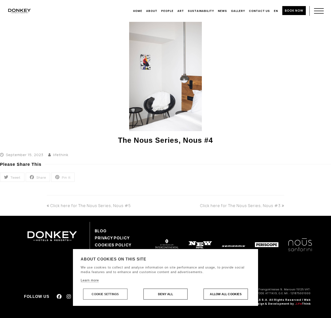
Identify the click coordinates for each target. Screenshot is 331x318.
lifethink (60, 154)
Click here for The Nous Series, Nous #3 (240, 205)
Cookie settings (105, 294)
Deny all (165, 294)
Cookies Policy (113, 245)
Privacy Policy (112, 238)
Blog (101, 231)
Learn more (90, 280)
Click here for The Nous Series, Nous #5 (90, 205)
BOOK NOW (294, 10)
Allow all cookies (225, 294)
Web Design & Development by (282, 302)
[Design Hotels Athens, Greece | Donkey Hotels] (19, 10)
